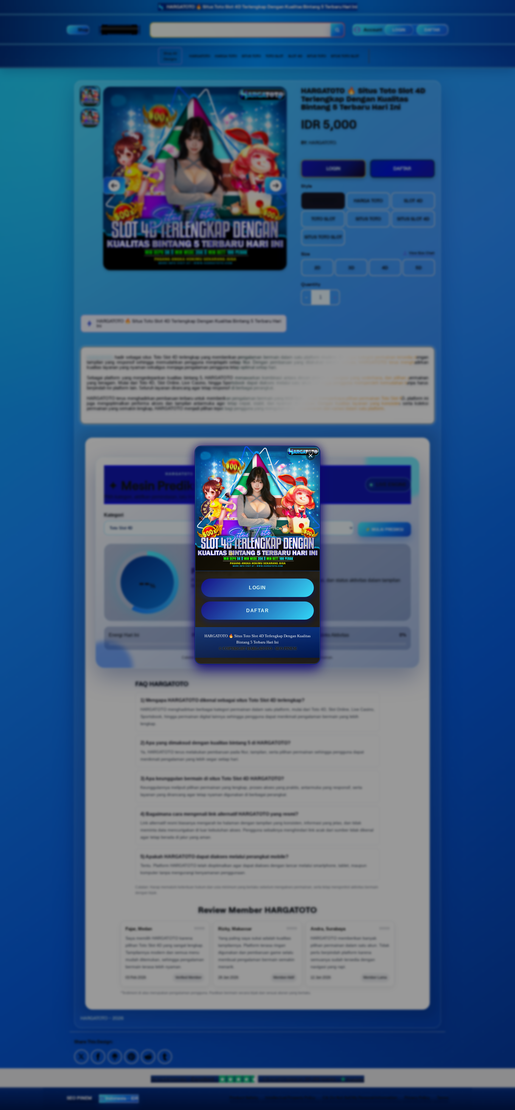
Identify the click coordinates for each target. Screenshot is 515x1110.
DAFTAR (257, 610)
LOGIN (257, 587)
